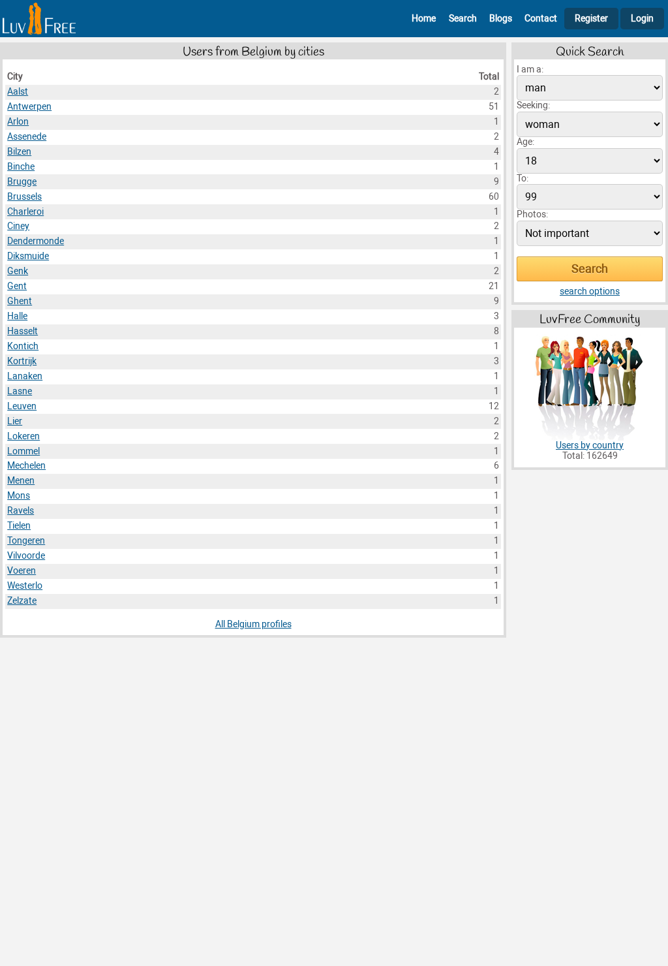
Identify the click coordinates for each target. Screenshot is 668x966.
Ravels (20, 510)
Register (591, 18)
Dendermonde (35, 241)
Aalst (17, 91)
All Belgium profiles (253, 624)
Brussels (24, 196)
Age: (525, 142)
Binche (21, 166)
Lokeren (23, 436)
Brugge (22, 181)
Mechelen (26, 465)
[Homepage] (39, 18)
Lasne (19, 391)
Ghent (19, 301)
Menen (21, 480)
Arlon (18, 121)
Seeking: (533, 105)
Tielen (19, 525)
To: (522, 178)
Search (463, 18)
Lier (14, 421)
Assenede (26, 136)
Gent (17, 286)
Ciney (18, 226)
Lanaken (24, 376)
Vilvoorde (26, 555)
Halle (17, 316)
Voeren (21, 570)
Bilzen (19, 151)
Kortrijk (22, 361)
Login (642, 18)
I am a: (530, 69)
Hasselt (22, 331)
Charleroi (25, 211)
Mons (18, 495)
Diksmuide (28, 256)
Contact (540, 18)
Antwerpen (29, 106)
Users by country (590, 445)
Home (424, 18)
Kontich (22, 346)
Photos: (532, 214)
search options (590, 291)
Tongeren (26, 540)
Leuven (22, 406)
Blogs (500, 18)
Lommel (23, 451)
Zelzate (22, 600)
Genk (17, 271)
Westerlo (24, 585)
